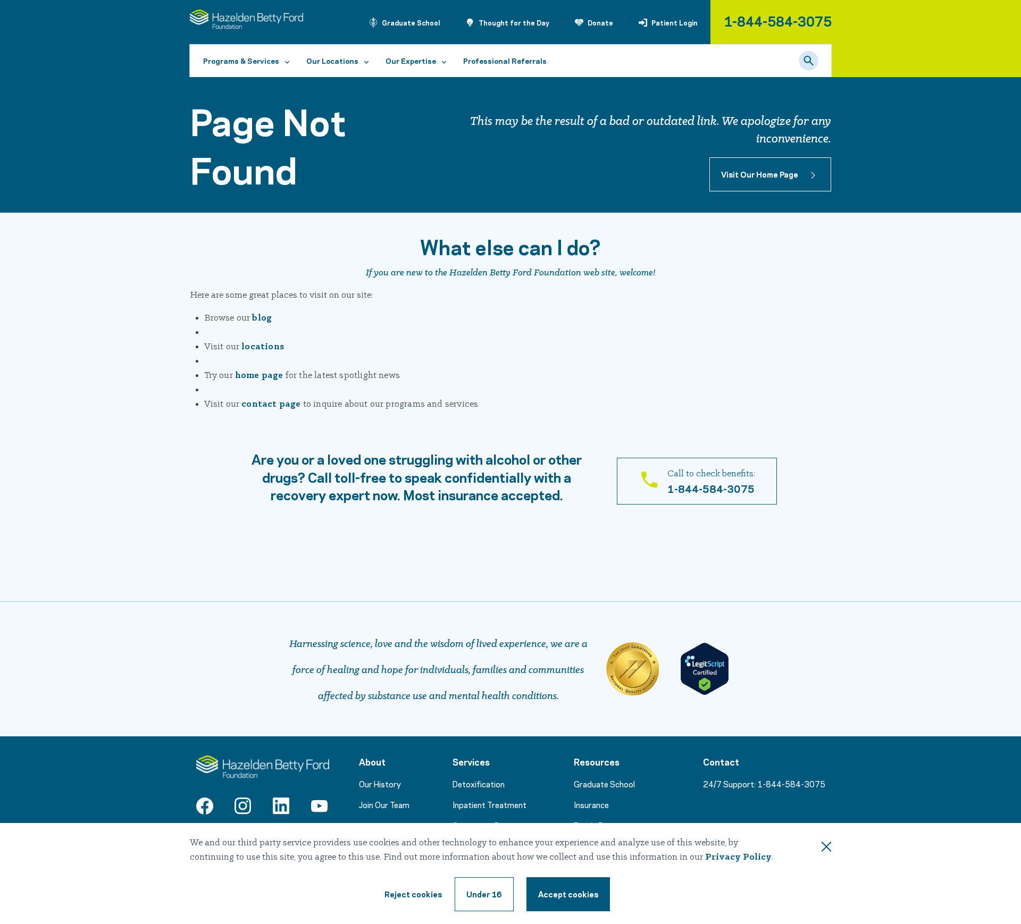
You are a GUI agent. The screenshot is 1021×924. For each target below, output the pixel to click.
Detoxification (479, 783)
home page (259, 376)
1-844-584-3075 (778, 20)
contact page (270, 404)
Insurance (591, 804)
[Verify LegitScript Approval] (704, 668)
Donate (600, 22)
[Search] (808, 60)
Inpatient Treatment (489, 804)
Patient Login (674, 22)
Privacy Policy (738, 857)
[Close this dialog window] (826, 848)
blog (262, 318)
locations (262, 347)
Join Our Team (384, 804)
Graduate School (411, 22)
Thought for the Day (514, 22)
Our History (380, 783)
